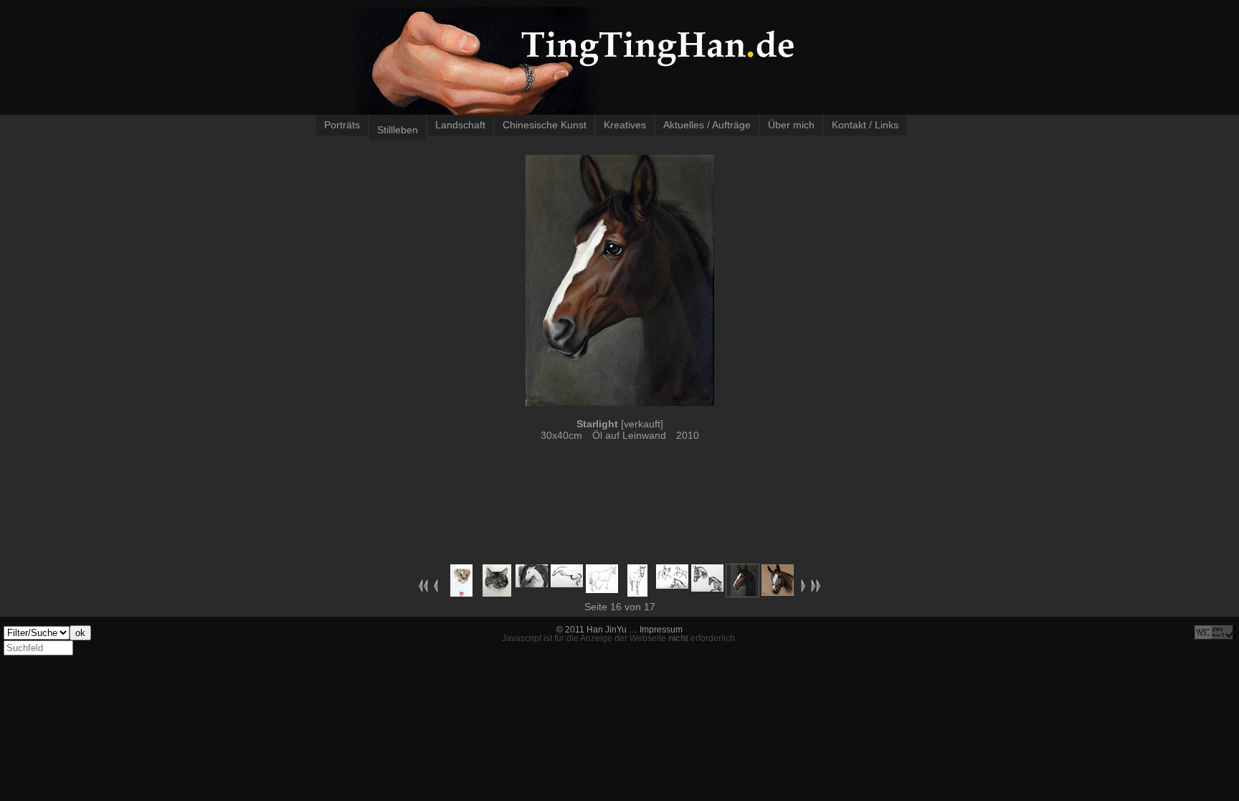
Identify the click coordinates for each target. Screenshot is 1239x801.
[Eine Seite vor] (803, 589)
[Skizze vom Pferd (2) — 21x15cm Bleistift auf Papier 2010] (567, 583)
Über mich (791, 125)
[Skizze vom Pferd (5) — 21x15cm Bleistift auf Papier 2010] (672, 585)
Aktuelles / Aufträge (707, 125)
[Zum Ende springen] (816, 589)
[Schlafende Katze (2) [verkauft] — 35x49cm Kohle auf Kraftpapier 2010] (497, 593)
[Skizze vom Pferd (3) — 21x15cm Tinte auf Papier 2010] (602, 589)
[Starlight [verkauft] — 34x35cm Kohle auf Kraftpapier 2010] (777, 592)
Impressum (661, 629)
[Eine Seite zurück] (435, 589)
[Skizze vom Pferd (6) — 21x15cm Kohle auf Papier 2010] (707, 588)
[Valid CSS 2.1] (1215, 632)
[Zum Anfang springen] (423, 589)
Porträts (342, 125)
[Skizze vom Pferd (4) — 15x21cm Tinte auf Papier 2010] (637, 593)
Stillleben (397, 130)
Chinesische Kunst (545, 125)
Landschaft (460, 125)
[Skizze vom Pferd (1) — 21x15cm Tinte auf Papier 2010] (532, 583)
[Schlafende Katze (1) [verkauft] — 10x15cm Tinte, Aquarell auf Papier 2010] (461, 593)
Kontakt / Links (865, 125)
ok (80, 632)
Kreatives (625, 125)
